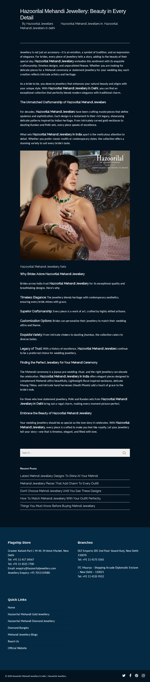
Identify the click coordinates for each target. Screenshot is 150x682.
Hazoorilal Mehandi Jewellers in (82, 23)
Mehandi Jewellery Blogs (23, 634)
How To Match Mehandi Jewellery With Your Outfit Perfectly (60, 498)
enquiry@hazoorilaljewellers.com (36, 568)
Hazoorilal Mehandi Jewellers (55, 111)
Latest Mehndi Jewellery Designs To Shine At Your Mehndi (59, 476)
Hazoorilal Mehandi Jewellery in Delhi (73, 88)
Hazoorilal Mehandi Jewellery (69, 283)
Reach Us (13, 641)
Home (11, 607)
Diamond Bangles (18, 628)
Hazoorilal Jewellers (39, 23)
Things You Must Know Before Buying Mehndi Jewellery (57, 506)
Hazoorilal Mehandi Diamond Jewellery (31, 621)
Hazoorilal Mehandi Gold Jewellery (28, 614)
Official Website (17, 648)
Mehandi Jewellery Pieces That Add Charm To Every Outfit (59, 483)
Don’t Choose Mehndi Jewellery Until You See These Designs (60, 491)
